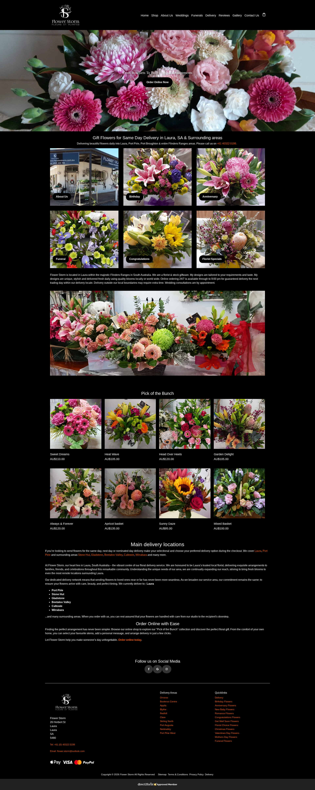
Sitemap (162, 774)
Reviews (224, 15)
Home (145, 15)
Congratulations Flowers (227, 717)
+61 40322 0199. (227, 143)
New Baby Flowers (224, 709)
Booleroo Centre (168, 701)
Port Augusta (166, 725)
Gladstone (97, 554)
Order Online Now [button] (157, 82)
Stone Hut (84, 554)
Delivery (210, 15)
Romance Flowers (224, 713)
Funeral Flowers (223, 741)
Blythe (163, 709)
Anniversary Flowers (225, 705)
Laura (258, 550)
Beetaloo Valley (113, 554)
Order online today (129, 639)
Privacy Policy (196, 774)
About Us (167, 15)
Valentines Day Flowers (227, 733)
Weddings (182, 15)
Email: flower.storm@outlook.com (67, 751)
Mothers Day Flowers (226, 737)
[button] (149, 669)
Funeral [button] (60, 259)
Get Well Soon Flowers (227, 721)
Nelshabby (165, 729)
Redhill (163, 713)
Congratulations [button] (139, 259)
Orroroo (164, 697)
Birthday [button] (134, 196)
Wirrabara (141, 554)
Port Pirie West (167, 733)
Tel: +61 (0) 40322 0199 (62, 744)
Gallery (237, 15)
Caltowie (129, 554)
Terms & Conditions (178, 774)
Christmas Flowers (224, 729)
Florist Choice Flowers (226, 725)
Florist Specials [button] (212, 259)
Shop (154, 15)
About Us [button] (62, 196)
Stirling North (166, 721)
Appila (163, 705)
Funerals (197, 15)
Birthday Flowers (223, 701)
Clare (163, 717)
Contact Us (251, 15)
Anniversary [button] (210, 196)
